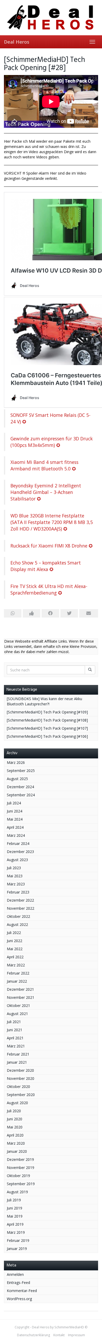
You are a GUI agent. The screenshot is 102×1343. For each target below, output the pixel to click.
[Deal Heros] (51, 17)
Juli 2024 (14, 802)
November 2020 (20, 1078)
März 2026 (16, 762)
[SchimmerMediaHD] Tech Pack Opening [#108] (47, 720)
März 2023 (16, 883)
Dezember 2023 (20, 851)
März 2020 (16, 1143)
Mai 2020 (14, 1127)
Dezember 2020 (20, 1070)
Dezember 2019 (20, 1159)
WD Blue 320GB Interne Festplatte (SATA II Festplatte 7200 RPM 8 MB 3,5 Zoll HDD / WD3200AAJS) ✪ (51, 522)
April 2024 (15, 827)
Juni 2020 (14, 1118)
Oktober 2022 (18, 916)
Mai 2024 (14, 819)
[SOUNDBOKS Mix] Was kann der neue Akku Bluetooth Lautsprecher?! (44, 701)
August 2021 (17, 1013)
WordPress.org (19, 1298)
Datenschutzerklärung (33, 1335)
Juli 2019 (14, 1199)
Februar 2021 (18, 1054)
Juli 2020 (14, 1110)
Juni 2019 (14, 1208)
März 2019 (16, 1232)
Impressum (76, 1335)
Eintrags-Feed (18, 1282)
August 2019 (17, 1191)
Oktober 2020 (18, 1086)
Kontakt (59, 1335)
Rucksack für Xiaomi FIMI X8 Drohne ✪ (51, 546)
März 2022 (16, 964)
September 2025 (21, 770)
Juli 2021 (14, 1021)
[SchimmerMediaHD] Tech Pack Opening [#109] (47, 712)
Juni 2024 (14, 811)
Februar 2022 (18, 973)
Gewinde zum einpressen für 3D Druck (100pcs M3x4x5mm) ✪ (51, 441)
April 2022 (15, 956)
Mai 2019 (14, 1216)
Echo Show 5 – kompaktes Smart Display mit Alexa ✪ (45, 566)
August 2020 (17, 1102)
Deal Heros (16, 42)
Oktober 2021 (18, 1005)
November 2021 (20, 997)
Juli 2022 (14, 932)
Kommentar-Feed (22, 1290)
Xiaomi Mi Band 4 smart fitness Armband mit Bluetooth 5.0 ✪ (44, 465)
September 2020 (21, 1094)
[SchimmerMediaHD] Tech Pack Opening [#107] (47, 728)
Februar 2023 (18, 892)
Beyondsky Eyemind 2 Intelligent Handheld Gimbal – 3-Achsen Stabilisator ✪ (45, 492)
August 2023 (17, 859)
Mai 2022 (14, 948)
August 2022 (17, 924)
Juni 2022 (14, 940)
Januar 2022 (17, 981)
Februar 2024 (18, 843)
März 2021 (16, 1046)
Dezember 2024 (20, 786)
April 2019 (15, 1224)
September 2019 (21, 1183)
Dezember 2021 (20, 989)
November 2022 (20, 908)
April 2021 (15, 1037)
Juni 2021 (14, 1029)
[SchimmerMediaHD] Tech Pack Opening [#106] (47, 736)
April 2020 (15, 1135)
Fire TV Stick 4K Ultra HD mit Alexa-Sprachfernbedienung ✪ (48, 589)
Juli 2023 (14, 867)
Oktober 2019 (18, 1175)
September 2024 (21, 794)
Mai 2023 (14, 875)
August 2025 (17, 778)
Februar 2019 (18, 1240)
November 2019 (20, 1167)
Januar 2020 (17, 1151)
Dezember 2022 (20, 900)
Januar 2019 (17, 1248)
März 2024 (16, 835)
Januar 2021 (17, 1062)
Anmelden (15, 1274)
